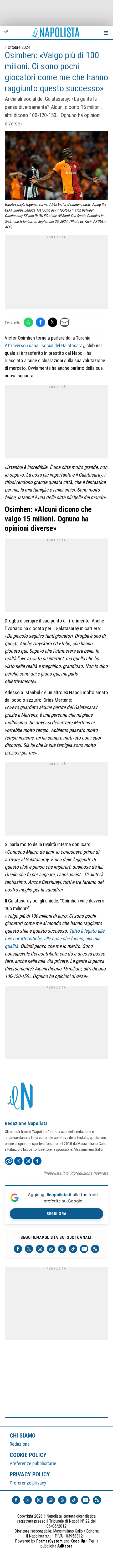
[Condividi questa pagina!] (6, 32)
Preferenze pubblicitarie (33, 1463)
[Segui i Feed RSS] (95, 1249)
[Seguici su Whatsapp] (51, 1249)
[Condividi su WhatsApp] (28, 322)
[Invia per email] (64, 322)
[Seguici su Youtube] (84, 1249)
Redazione (20, 1444)
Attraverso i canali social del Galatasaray (44, 345)
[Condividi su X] (52, 322)
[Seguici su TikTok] (73, 1249)
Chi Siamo (22, 1435)
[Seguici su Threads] (62, 1249)
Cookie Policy (28, 1454)
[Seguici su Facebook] (18, 1249)
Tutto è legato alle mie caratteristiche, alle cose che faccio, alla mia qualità (54, 938)
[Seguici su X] (29, 1249)
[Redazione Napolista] (20, 1096)
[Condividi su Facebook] (40, 322)
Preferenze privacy (28, 1483)
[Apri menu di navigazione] (106, 32)
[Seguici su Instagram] (40, 1249)
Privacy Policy (30, 1474)
